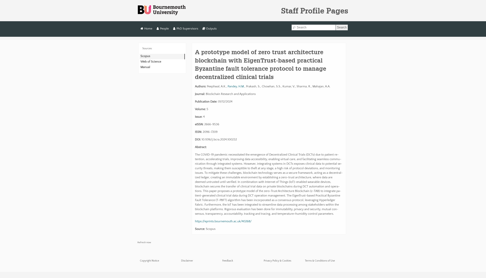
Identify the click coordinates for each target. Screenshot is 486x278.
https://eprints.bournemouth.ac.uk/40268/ (223, 221)
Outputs (211, 28)
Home (148, 28)
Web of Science (150, 61)
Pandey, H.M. (236, 86)
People (164, 28)
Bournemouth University (162, 10)
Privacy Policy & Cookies (277, 260)
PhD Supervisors (187, 28)
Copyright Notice (149, 260)
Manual (145, 67)
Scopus (145, 56)
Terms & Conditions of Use (320, 260)
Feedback (227, 260)
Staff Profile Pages (314, 10)
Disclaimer (187, 260)
